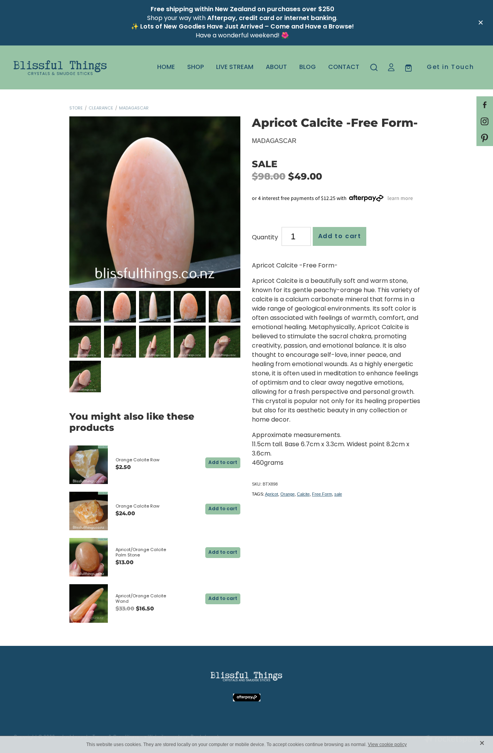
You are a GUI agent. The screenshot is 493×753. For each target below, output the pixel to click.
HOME (166, 67)
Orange (287, 494)
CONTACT (343, 67)
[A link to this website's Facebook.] (484, 104)
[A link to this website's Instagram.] (484, 121)
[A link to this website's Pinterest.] (484, 137)
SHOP (195, 67)
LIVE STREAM (234, 67)
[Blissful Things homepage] (60, 67)
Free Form (322, 494)
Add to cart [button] (339, 237)
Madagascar (134, 108)
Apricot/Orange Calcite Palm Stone (141, 552)
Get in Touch (450, 67)
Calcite (303, 494)
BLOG (307, 67)
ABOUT (276, 67)
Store (76, 108)
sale (338, 494)
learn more (400, 197)
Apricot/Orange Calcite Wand (141, 599)
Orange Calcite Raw (137, 460)
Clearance (101, 108)
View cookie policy (387, 744)
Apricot (271, 494)
